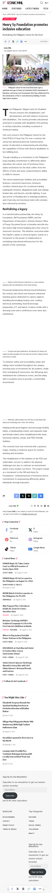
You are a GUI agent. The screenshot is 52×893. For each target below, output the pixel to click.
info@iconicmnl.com (29, 514)
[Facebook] (35, 506)
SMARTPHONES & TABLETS (12, 585)
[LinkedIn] (48, 506)
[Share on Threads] (23, 889)
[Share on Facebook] (9, 41)
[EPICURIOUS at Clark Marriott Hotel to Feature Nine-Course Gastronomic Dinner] (42, 652)
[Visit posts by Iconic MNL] (5, 506)
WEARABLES (7, 600)
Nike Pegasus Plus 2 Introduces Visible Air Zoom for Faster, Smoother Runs (16, 609)
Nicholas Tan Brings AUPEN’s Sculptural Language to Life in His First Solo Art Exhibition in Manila (17, 623)
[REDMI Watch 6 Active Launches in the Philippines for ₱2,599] (42, 597)
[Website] (32, 506)
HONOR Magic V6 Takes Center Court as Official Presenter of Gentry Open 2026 (16, 566)
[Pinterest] (45, 506)
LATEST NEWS (11, 14)
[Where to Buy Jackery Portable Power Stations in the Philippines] (42, 639)
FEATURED (13, 630)
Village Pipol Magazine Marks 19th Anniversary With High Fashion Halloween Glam (18, 724)
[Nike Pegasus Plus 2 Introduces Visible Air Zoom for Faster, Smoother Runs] (42, 609)
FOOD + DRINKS (8, 657)
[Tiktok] (14, 549)
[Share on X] (13, 41)
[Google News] (37, 549)
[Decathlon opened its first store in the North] (42, 740)
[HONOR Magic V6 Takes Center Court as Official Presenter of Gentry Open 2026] (42, 567)
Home (4, 14)
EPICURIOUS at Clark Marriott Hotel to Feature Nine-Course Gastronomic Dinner (18, 651)
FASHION (6, 615)
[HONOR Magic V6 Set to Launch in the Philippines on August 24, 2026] (42, 582)
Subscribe (10, 795)
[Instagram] (41, 506)
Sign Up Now (37, 872)
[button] (5, 3)
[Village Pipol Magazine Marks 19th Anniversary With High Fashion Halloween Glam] (42, 724)
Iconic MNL (15, 3)
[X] (38, 506)
